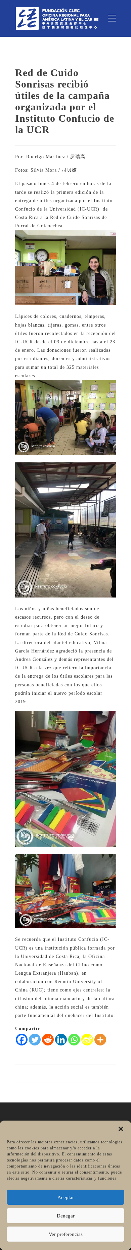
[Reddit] (48, 1039)
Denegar (66, 1215)
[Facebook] (22, 1039)
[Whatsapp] (74, 1039)
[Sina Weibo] (87, 1039)
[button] (121, 1129)
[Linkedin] (61, 1039)
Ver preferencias (66, 1234)
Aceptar (65, 1197)
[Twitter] (35, 1039)
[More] (100, 1039)
